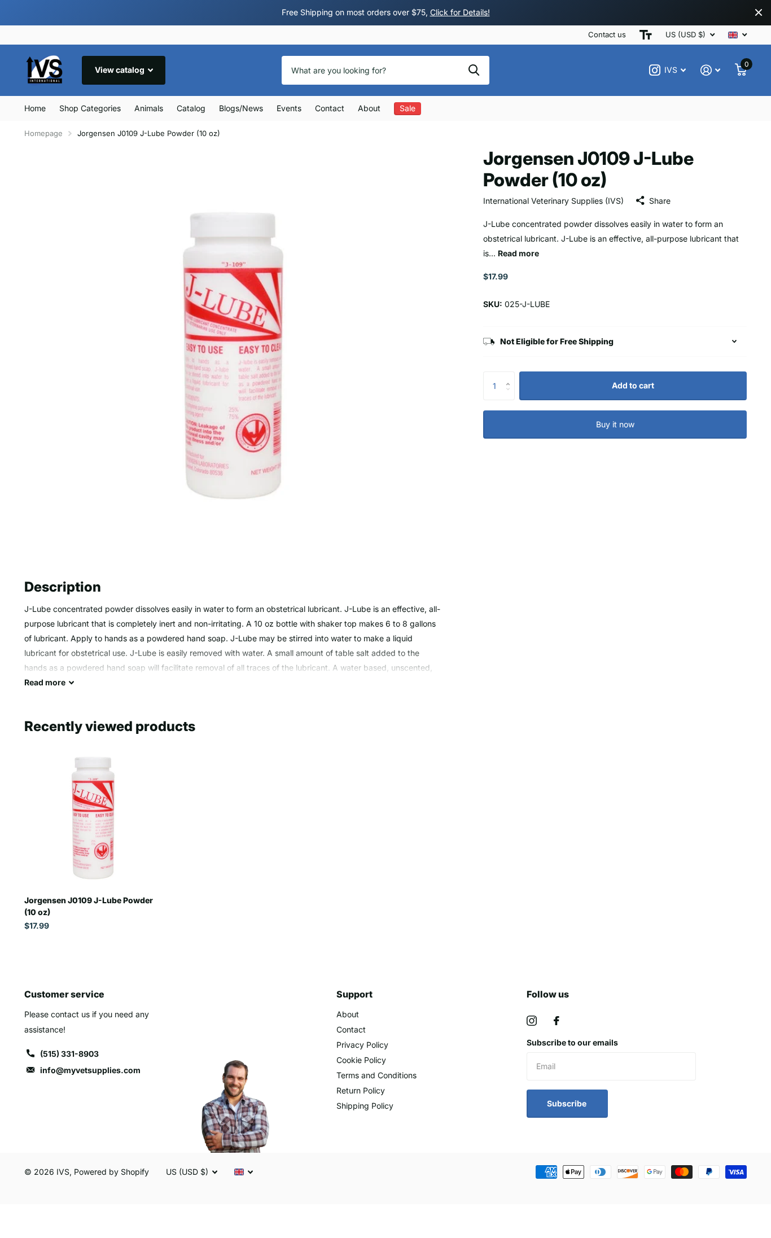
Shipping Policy (364, 1105)
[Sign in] (710, 70)
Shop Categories (90, 108)
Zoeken (473, 70)
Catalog (191, 108)
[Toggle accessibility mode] (645, 35)
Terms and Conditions (376, 1075)
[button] (510, 376)
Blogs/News (241, 108)
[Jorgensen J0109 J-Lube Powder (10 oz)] (92, 818)
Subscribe (567, 1103)
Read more (518, 253)
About (369, 108)
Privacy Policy (362, 1044)
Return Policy (360, 1090)
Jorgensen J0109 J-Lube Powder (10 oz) (88, 906)
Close (758, 12)
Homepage (43, 133)
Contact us (607, 34)
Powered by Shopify (111, 1171)
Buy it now (615, 424)
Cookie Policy (361, 1060)
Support (354, 994)
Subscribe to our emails (572, 1042)
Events (289, 108)
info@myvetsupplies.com (90, 1070)
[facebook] (556, 1020)
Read (44, 682)
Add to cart (633, 385)
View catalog (120, 70)
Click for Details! (460, 12)
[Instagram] (532, 1021)
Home (35, 108)
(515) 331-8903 (69, 1053)
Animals (148, 108)
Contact (329, 108)
